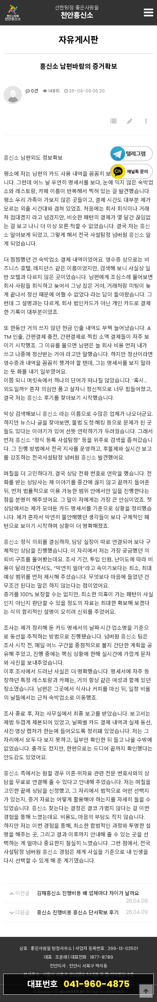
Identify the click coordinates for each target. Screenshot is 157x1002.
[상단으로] (146, 991)
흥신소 (11, 158)
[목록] (113, 121)
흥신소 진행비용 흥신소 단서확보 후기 (78, 912)
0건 (34, 91)
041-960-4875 (78, 984)
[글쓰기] (129, 121)
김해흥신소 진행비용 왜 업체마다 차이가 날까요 (88, 893)
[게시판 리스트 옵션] (146, 121)
